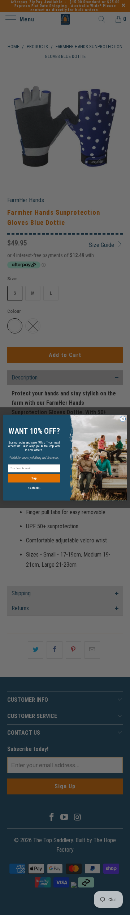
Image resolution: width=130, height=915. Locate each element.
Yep (33, 478)
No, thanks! (34, 487)
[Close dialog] (122, 418)
